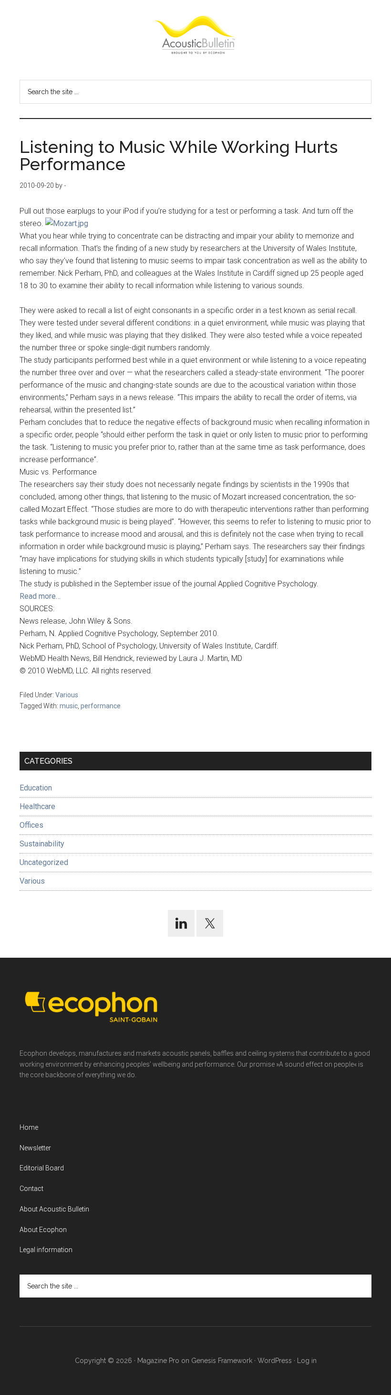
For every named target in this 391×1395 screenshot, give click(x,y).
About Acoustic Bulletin (54, 1209)
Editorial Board (42, 1168)
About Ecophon (43, 1229)
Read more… (40, 596)
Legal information (46, 1250)
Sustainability (42, 843)
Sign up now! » (312, 1365)
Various (66, 695)
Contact (31, 1188)
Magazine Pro (158, 1360)
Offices (31, 825)
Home (29, 1127)
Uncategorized (44, 862)
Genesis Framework (221, 1360)
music (69, 706)
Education (36, 787)
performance (101, 706)
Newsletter (35, 1148)
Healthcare (37, 806)
